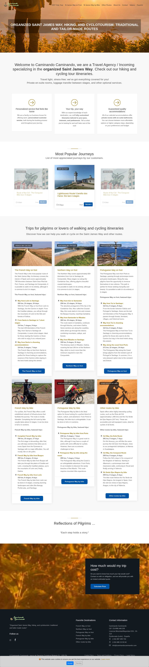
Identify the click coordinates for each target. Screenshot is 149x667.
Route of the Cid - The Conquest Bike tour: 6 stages (29, 194)
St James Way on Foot (73, 5)
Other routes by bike (109, 408)
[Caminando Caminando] (12, 4)
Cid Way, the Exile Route (112, 436)
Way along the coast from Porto (115, 345)
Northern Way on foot (67, 270)
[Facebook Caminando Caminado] (16, 640)
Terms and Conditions (104, 655)
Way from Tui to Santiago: (113, 303)
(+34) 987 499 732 (119, 639)
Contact (125, 5)
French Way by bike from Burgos (31, 455)
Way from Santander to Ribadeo (72, 317)
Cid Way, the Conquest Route (114, 453)
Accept (70, 663)
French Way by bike (24, 408)
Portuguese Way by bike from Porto (74, 433)
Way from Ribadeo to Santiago (72, 340)
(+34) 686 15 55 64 (119, 642)
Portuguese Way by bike (69, 408)
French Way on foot (83, 626)
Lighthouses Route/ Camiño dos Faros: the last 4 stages (72, 194)
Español (140, 5)
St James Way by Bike (92, 5)
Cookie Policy (89, 655)
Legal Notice (131, 655)
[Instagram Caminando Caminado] (11, 640)
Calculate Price (100, 586)
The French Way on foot (26, 270)
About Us (116, 5)
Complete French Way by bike (29, 436)
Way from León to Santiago (28, 301)
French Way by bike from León (30, 475)
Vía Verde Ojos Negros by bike (115, 472)
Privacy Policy (119, 655)
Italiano (132, 5)
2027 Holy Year (57, 5)
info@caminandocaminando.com (124, 645)
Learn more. (105, 659)
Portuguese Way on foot (111, 270)
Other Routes (107, 5)
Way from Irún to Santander (71, 301)
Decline (78, 663)
